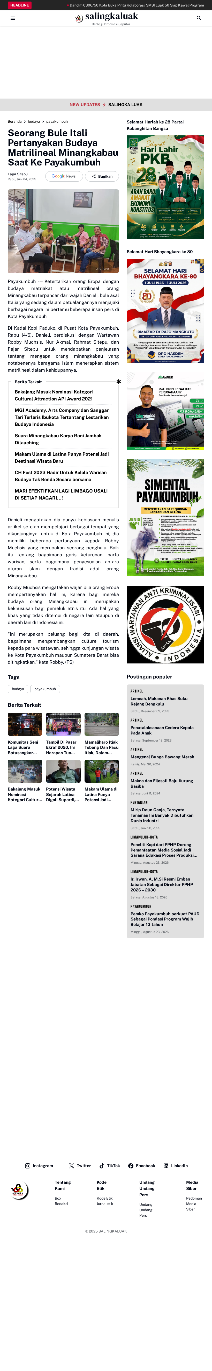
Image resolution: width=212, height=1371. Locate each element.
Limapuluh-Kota (144, 837)
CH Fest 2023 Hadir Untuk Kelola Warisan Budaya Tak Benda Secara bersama (61, 476)
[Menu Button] (13, 18)
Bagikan (105, 176)
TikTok (113, 1165)
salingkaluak (111, 16)
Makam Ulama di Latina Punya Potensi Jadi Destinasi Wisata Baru (62, 457)
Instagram (43, 1165)
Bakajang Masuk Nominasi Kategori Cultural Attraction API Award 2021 (54, 395)
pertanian (139, 802)
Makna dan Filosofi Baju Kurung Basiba (162, 783)
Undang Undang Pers (146, 1209)
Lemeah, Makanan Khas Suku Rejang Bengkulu (159, 701)
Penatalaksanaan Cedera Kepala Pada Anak (162, 730)
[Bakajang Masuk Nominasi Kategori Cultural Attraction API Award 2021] (25, 771)
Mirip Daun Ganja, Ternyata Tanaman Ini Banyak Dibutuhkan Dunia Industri (162, 815)
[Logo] (18, 1190)
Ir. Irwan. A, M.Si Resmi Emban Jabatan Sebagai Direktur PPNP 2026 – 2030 (162, 884)
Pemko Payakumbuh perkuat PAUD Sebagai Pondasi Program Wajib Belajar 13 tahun (165, 919)
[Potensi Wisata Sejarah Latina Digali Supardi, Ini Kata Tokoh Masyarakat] (63, 771)
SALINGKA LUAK (125, 104)
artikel (137, 691)
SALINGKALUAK (113, 1231)
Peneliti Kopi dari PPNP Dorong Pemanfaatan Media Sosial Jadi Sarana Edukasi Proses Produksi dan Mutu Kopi (162, 850)
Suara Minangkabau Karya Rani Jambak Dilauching (58, 439)
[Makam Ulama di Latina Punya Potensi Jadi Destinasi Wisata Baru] (102, 771)
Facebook (145, 1165)
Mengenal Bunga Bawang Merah (162, 756)
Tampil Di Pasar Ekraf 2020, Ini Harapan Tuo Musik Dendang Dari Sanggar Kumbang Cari (61, 748)
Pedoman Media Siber (194, 1203)
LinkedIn (179, 1165)
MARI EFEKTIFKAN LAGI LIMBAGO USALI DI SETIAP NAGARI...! (61, 494)
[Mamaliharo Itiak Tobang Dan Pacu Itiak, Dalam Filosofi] (102, 724)
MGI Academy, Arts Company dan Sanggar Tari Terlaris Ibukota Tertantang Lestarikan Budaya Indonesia (62, 417)
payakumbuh (45, 689)
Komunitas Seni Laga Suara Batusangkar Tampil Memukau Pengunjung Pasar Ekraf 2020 (25, 748)
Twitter (84, 1165)
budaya (18, 689)
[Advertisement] (106, 36)
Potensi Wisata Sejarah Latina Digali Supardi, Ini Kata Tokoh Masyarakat (60, 795)
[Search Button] (199, 18)
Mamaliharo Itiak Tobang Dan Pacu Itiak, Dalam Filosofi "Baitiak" (102, 748)
